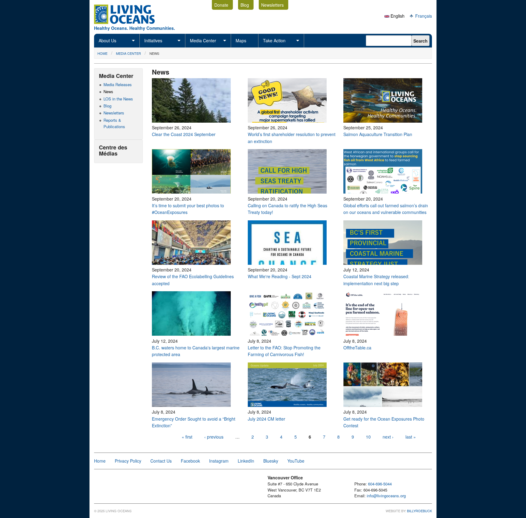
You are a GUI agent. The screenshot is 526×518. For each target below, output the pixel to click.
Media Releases (117, 84)
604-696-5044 (380, 484)
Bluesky (270, 461)
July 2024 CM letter (266, 419)
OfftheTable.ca (358, 348)
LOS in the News (118, 99)
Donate (221, 5)
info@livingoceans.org (386, 496)
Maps (241, 40)
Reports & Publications (114, 123)
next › (389, 437)
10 (368, 437)
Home (102, 53)
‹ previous (213, 437)
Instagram (219, 461)
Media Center (203, 40)
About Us (107, 40)
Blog (244, 5)
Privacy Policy (128, 461)
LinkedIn (246, 461)
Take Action (274, 40)
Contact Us (161, 461)
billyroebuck (419, 510)
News (154, 53)
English (397, 16)
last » (410, 437)
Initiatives (153, 40)
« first (187, 437)
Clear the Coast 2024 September (184, 134)
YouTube (295, 461)
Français (423, 16)
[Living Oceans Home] (130, 22)
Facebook (190, 461)
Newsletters (272, 5)
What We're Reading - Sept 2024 (279, 276)
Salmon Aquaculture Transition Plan (377, 134)
